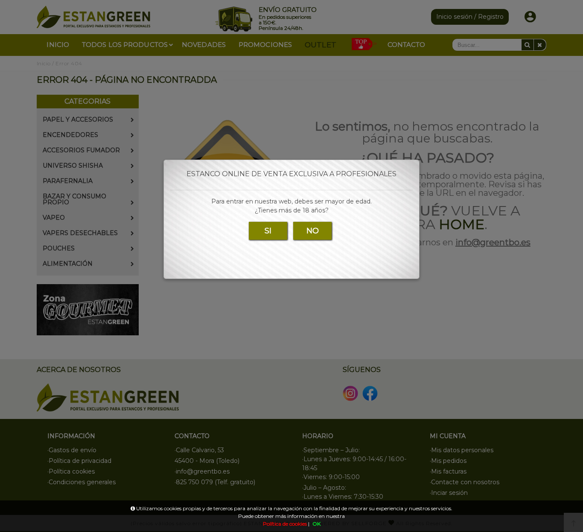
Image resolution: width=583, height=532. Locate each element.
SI (268, 230)
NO (312, 230)
